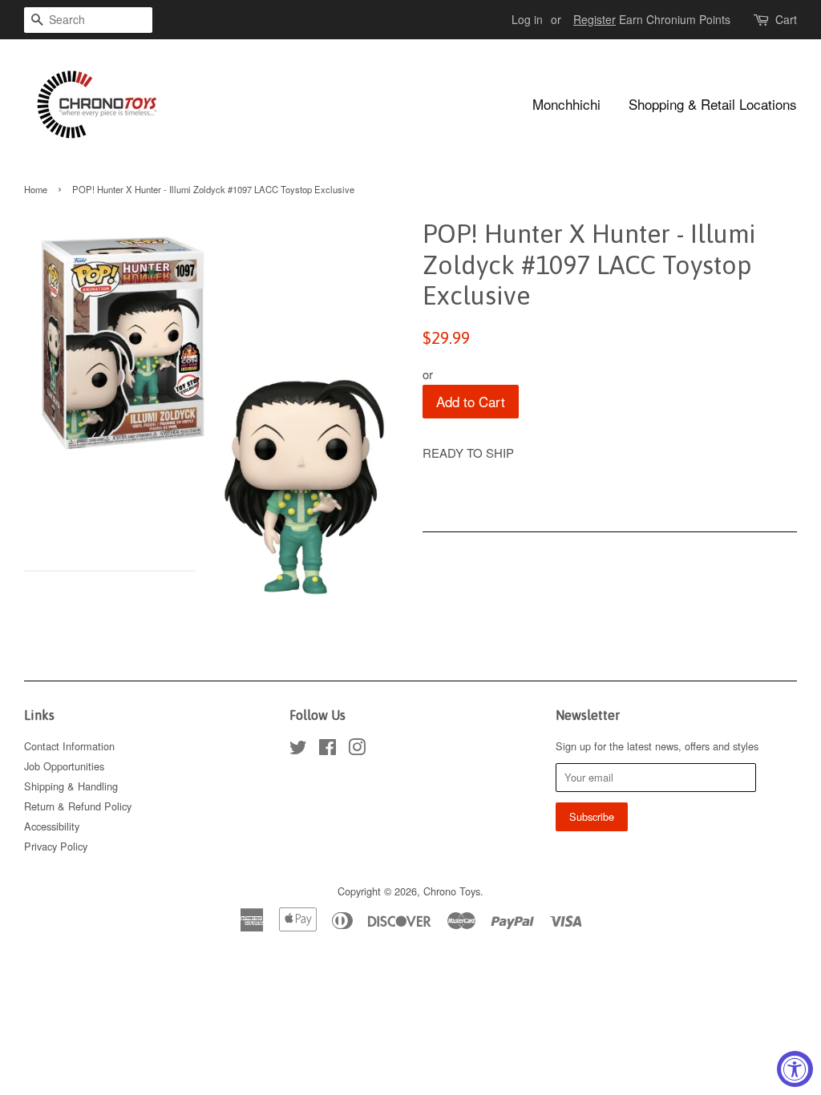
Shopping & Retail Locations (713, 104)
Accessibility (51, 826)
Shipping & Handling (71, 786)
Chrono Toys (451, 891)
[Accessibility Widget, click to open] (795, 1069)
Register (594, 19)
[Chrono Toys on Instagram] (357, 750)
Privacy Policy (55, 846)
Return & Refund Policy (77, 806)
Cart (786, 19)
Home (35, 189)
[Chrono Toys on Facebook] (327, 750)
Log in (527, 19)
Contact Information (69, 746)
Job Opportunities (64, 766)
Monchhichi (566, 104)
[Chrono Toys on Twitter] (298, 750)
